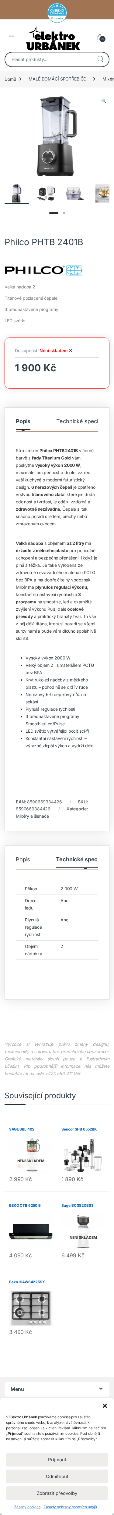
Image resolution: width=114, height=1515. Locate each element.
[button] (105, 1405)
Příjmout (57, 1460)
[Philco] (57, 270)
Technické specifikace (85, 421)
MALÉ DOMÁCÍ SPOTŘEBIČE (57, 78)
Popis (23, 421)
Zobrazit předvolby (57, 1493)
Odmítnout (57, 1476)
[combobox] (48, 59)
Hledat (100, 59)
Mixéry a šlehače (32, 816)
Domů (10, 78)
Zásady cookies (27, 1507)
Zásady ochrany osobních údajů (70, 1507)
